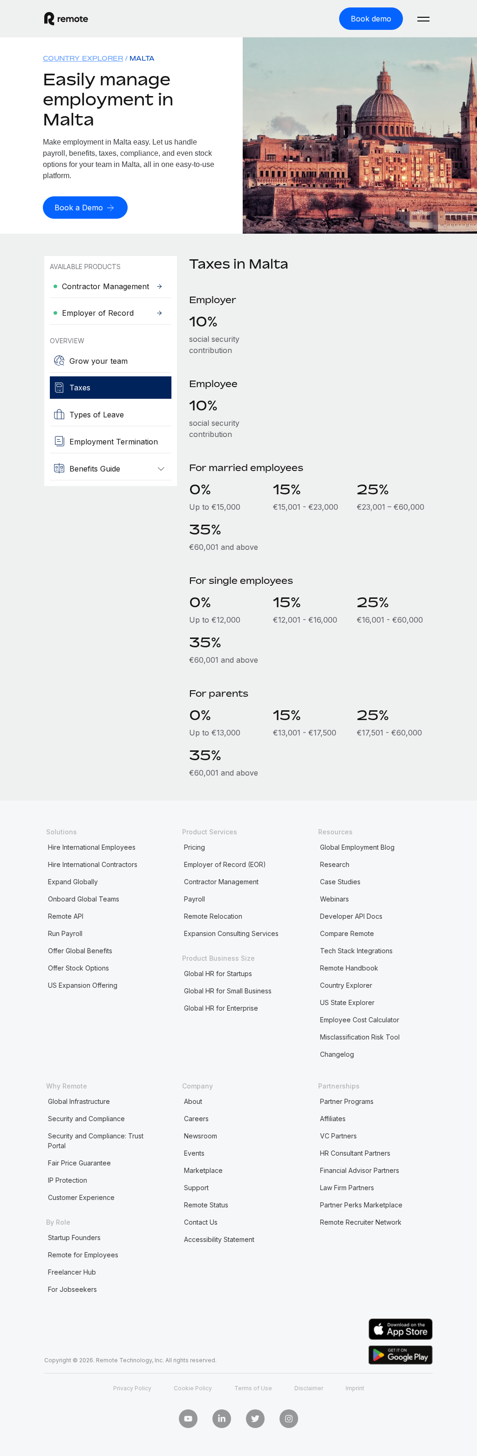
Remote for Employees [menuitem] (83, 1255)
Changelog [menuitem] (337, 1054)
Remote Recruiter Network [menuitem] (361, 1222)
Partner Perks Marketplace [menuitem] (361, 1205)
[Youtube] (188, 1418)
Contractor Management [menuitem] (221, 882)
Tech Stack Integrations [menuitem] (356, 951)
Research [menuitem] (334, 864)
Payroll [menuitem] (194, 899)
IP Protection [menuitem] (67, 1180)
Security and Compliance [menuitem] (86, 1119)
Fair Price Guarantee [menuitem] (79, 1163)
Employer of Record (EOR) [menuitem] (225, 864)
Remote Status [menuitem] (206, 1205)
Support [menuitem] (196, 1188)
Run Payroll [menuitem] (65, 933)
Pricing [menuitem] (194, 847)
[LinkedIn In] (221, 1418)
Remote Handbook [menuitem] (349, 968)
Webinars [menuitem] (334, 899)
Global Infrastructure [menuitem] (79, 1101)
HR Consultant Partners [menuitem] (355, 1153)
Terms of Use (253, 1388)
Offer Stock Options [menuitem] (78, 968)
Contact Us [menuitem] (201, 1222)
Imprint (355, 1388)
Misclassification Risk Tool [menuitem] (360, 1037)
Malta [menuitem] (142, 58)
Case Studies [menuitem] (340, 882)
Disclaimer (308, 1388)
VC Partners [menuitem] (338, 1136)
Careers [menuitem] (196, 1119)
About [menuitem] (193, 1101)
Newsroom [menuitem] (200, 1136)
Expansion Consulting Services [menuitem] (231, 933)
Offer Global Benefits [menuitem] (80, 951)
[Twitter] (255, 1418)
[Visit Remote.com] (66, 19)
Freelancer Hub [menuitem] (72, 1272)
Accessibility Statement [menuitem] (219, 1239)
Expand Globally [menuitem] (73, 882)
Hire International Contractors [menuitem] (92, 864)
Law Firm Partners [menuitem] (347, 1188)
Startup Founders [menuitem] (74, 1237)
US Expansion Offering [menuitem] (82, 985)
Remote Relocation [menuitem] (213, 916)
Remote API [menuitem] (65, 916)
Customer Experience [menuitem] (81, 1197)
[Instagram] (288, 1418)
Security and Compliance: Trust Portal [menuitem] (95, 1141)
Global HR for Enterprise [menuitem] (221, 1008)
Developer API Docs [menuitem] (351, 916)
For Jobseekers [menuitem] (72, 1289)
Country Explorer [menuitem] (83, 58)
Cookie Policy (193, 1388)
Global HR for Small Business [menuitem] (228, 991)
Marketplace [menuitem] (203, 1170)
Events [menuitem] (194, 1153)
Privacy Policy (132, 1388)
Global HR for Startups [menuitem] (218, 974)
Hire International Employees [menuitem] (92, 847)
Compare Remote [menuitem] (347, 933)
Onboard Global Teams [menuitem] (83, 899)
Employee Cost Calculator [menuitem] (359, 1020)
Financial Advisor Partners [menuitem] (359, 1170)
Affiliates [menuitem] (333, 1119)
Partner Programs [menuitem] (347, 1101)
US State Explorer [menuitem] (347, 1002)
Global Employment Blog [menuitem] (357, 847)
